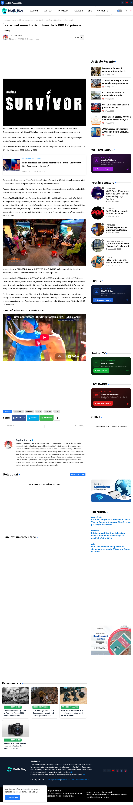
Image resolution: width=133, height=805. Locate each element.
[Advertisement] (44, 60)
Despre (96, 792)
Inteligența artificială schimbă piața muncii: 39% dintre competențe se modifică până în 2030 (108, 535)
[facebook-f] (122, 2)
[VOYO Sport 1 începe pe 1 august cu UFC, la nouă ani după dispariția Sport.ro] (97, 193)
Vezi (33, 792)
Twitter (34, 418)
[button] (119, 11)
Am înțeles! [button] (13, 797)
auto (93, 544)
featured (29, 411)
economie (95, 530)
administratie (96, 517)
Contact (108, 792)
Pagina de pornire (9, 20)
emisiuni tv (19, 411)
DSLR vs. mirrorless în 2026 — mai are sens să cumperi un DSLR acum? (72, 713)
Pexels (71, 796)
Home (89, 792)
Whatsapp (48, 418)
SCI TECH (48, 11)
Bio (102, 792)
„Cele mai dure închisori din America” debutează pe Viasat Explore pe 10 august (117, 245)
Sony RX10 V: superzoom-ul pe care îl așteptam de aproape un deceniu (15, 745)
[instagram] (117, 770)
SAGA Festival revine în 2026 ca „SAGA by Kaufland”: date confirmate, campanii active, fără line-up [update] (117, 212)
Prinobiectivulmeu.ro (83, 780)
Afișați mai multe (77, 474)
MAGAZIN (78, 11)
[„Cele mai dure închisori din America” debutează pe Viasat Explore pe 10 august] (97, 245)
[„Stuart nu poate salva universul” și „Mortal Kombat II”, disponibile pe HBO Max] (97, 229)
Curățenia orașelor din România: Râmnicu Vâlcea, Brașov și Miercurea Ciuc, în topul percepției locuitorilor (111, 522)
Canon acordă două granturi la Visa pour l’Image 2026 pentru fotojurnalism (15, 713)
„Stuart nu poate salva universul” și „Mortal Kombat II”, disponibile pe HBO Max (118, 228)
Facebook (20, 418)
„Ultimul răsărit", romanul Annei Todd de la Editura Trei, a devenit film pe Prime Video (116, 130)
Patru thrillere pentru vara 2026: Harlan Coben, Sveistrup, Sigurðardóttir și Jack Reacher (118, 261)
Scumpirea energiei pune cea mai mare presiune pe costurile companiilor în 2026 (115, 82)
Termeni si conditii (119, 795)
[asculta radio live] (131, 10)
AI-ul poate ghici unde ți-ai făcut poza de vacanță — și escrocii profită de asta (43, 713)
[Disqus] (44, 571)
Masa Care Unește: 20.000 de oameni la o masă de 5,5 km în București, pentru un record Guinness (116, 118)
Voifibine (56, 780)
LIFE (90, 11)
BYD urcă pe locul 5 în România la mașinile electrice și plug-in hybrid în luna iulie (116, 94)
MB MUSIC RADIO (68, 780)
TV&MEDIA (63, 11)
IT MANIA (48, 780)
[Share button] (57, 418)
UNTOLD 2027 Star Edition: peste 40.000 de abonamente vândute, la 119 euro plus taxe (116, 106)
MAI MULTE (102, 11)
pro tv (38, 411)
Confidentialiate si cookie (97, 797)
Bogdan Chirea (23, 440)
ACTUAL (34, 11)
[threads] (131, 2)
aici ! (84, 775)
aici (71, 772)
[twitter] (109, 770)
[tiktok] (125, 770)
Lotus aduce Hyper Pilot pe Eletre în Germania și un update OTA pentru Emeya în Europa (110, 549)
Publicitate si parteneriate (97, 795)
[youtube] (126, 2)
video (20, 20)
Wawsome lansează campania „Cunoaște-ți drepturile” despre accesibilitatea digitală (113, 70)
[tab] (34, 11)
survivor (48, 411)
